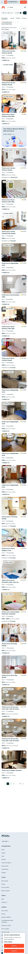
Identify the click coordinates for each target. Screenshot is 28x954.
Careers (3, 853)
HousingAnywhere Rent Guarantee (7, 921)
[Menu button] (25, 7)
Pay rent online (5, 887)
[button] (7, 12)
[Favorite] (24, 689)
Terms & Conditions (6, 862)
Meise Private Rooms (6, 23)
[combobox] (15, 7)
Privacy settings (8, 941)
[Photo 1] (12, 79)
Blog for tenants (5, 890)
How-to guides (5, 928)
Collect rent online (6, 925)
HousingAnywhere (7, 22)
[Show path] (15, 22)
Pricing (3, 884)
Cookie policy (4, 869)
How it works (4, 880)
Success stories (5, 932)
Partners (3, 859)
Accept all (14, 950)
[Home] (3, 7)
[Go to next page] (23, 784)
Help (2, 899)
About (3, 849)
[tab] (4, 18)
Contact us (4, 902)
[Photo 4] (14, 79)
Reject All (14, 945)
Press (2, 856)
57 (20, 783)
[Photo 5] (15, 79)
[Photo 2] (13, 79)
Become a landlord (6, 917)
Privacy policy (4, 866)
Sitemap (3, 872)
